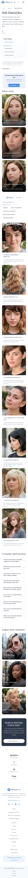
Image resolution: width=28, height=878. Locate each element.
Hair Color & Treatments (14, 815)
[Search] (14, 2)
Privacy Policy (14, 835)
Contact (14, 832)
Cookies (14, 875)
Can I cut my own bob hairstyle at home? (12, 609)
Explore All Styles (13, 741)
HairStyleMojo (11, 868)
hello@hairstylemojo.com (14, 800)
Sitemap (14, 841)
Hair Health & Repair (14, 818)
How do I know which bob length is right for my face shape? (13, 560)
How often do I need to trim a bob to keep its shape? (12, 574)
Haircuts (10, 8)
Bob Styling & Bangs (8, 217)
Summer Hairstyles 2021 (10, 297)
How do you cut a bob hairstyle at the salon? (13, 595)
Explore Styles (14, 849)
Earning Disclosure (14, 838)
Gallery (19, 197)
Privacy (14, 873)
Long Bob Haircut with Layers (12, 337)
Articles (10, 197)
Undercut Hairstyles (9, 51)
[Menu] (23, 2)
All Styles (5, 207)
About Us (14, 829)
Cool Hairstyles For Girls (11, 540)
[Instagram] (8, 804)
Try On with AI (14, 852)
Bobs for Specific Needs (9, 214)
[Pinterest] (15, 804)
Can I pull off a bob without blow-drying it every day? (11, 581)
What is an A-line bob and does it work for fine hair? (13, 616)
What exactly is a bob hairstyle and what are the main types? (12, 588)
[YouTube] (19, 804)
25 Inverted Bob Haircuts (11, 500)
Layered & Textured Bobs (9, 211)
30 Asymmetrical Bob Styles (12, 377)
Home (3, 8)
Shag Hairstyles (8, 48)
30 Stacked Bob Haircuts (11, 460)
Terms (14, 871)
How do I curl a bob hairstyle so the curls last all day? (13, 602)
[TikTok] (12, 804)
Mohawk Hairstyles (9, 55)
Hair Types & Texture (14, 812)
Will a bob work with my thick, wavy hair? (12, 567)
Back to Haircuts (9, 42)
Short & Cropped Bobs (16, 207)
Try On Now (13, 85)
